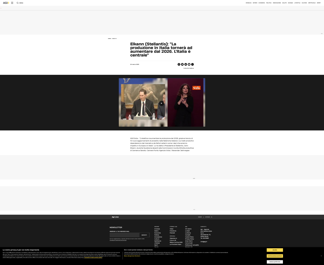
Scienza (290, 2)
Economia (262, 2)
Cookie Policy (189, 237)
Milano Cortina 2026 (176, 242)
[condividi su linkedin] (185, 64)
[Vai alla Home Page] (6, 3)
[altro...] (192, 64)
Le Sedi (187, 231)
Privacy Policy (189, 239)
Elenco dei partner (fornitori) (132, 256)
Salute (284, 2)
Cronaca (249, 2)
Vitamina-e (173, 238)
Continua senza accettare (275, 256)
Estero (255, 2)
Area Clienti (189, 241)
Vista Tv (114, 38)
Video (171, 229)
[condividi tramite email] (189, 64)
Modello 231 (188, 247)
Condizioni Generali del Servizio (118, 240)
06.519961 (206, 238)
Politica (269, 2)
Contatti (187, 235)
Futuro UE (173, 240)
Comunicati (189, 243)
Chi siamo (188, 229)
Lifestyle (297, 2)
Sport (319, 2)
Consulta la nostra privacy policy (93, 257)
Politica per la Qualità (192, 245)
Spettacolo (312, 2)
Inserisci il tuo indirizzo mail (119, 231)
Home (109, 38)
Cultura (304, 2)
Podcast (172, 233)
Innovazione (277, 2)
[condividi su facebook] (179, 64)
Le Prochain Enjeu (175, 244)
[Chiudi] (321, 256)
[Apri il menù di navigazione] (12, 3)
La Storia (188, 233)
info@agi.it (204, 241)
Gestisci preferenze (274, 262)
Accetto (275, 250)
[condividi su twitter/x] (182, 64)
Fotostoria (173, 231)
